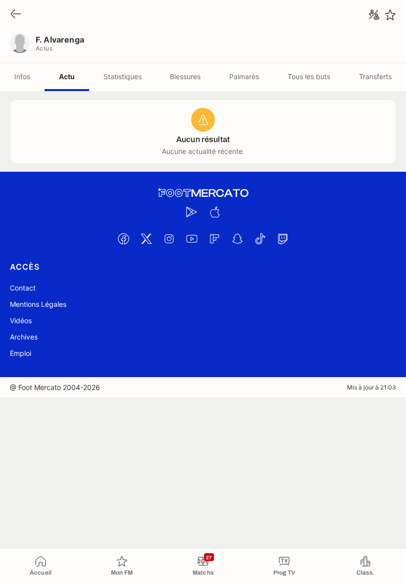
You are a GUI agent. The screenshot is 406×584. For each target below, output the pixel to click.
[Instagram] (168, 238)
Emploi (20, 353)
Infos (22, 76)
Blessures (185, 76)
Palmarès (244, 76)
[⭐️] (390, 15)
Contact (23, 288)
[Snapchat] (237, 238)
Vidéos (21, 320)
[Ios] (214, 211)
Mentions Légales (38, 304)
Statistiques (122, 76)
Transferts (375, 76)
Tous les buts (309, 76)
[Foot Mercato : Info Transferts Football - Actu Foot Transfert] (203, 193)
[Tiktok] (260, 238)
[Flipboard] (214, 238)
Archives (24, 337)
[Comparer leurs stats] (374, 15)
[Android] (191, 211)
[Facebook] (123, 238)
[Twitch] (282, 238)
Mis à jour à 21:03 (371, 387)
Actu (67, 76)
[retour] (16, 14)
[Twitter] (146, 238)
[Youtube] (191, 238)
